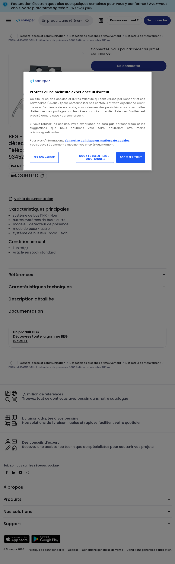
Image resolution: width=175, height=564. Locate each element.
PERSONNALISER (44, 157)
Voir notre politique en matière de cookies (97, 140)
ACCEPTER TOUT (131, 157)
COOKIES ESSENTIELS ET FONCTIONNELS (95, 157)
